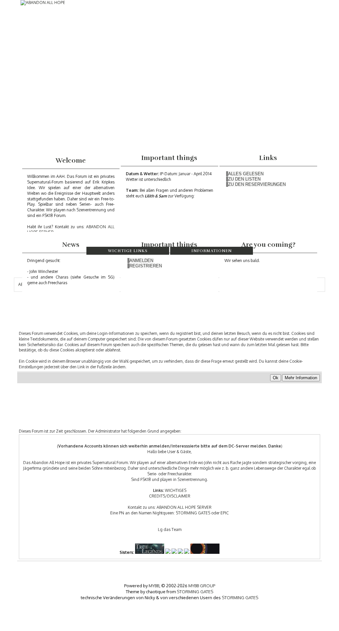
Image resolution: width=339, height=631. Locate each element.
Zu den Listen (244, 179)
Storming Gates (193, 512)
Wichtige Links (128, 250)
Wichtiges (175, 490)
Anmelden (141, 260)
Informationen (211, 250)
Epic (224, 512)
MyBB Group (201, 585)
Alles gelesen (246, 173)
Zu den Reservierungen (257, 184)
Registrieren (145, 265)
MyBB (154, 585)
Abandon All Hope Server (184, 507)
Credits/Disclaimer (169, 496)
